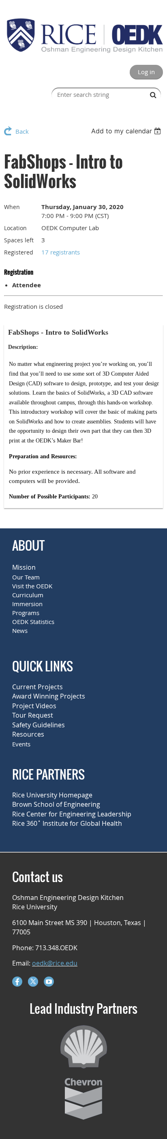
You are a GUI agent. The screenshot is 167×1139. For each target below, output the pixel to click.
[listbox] (127, 131)
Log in (146, 72)
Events (21, 744)
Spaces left (19, 240)
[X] (33, 982)
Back (22, 131)
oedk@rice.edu (54, 963)
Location (15, 228)
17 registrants (60, 252)
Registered (18, 252)
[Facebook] (17, 982)
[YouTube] (49, 982)
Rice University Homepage (52, 795)
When (12, 207)
